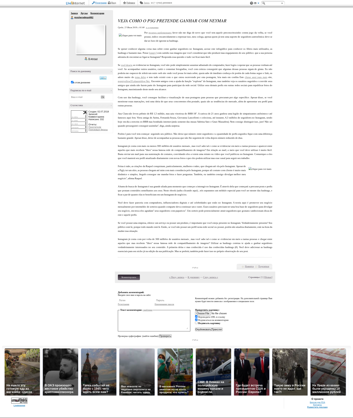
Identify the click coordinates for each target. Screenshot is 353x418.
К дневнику (194, 277)
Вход (113, 2)
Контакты (317, 405)
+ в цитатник (152, 27)
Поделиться (263, 266)
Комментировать (129, 277)
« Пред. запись (176, 277)
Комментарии (97, 13)
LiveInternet (76, 3)
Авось (146, 2)
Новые (268, 277)
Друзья (84, 13)
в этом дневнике (81, 82)
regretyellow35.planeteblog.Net (133, 81)
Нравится (249, 266)
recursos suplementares (160, 32)
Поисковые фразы (98, 129)
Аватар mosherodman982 (90, 39)
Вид (256, 3)
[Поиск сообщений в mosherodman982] (103, 78)
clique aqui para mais (256, 77)
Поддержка (251, 3)
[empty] (153, 53)
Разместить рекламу (317, 407)
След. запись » (210, 277)
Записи (74, 13)
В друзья (93, 59)
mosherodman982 (72, 17)
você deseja (126, 65)
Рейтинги (130, 2)
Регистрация (101, 2)
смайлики (147, 310)
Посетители (94, 127)
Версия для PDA (317, 402)
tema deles (140, 77)
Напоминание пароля (164, 304)
